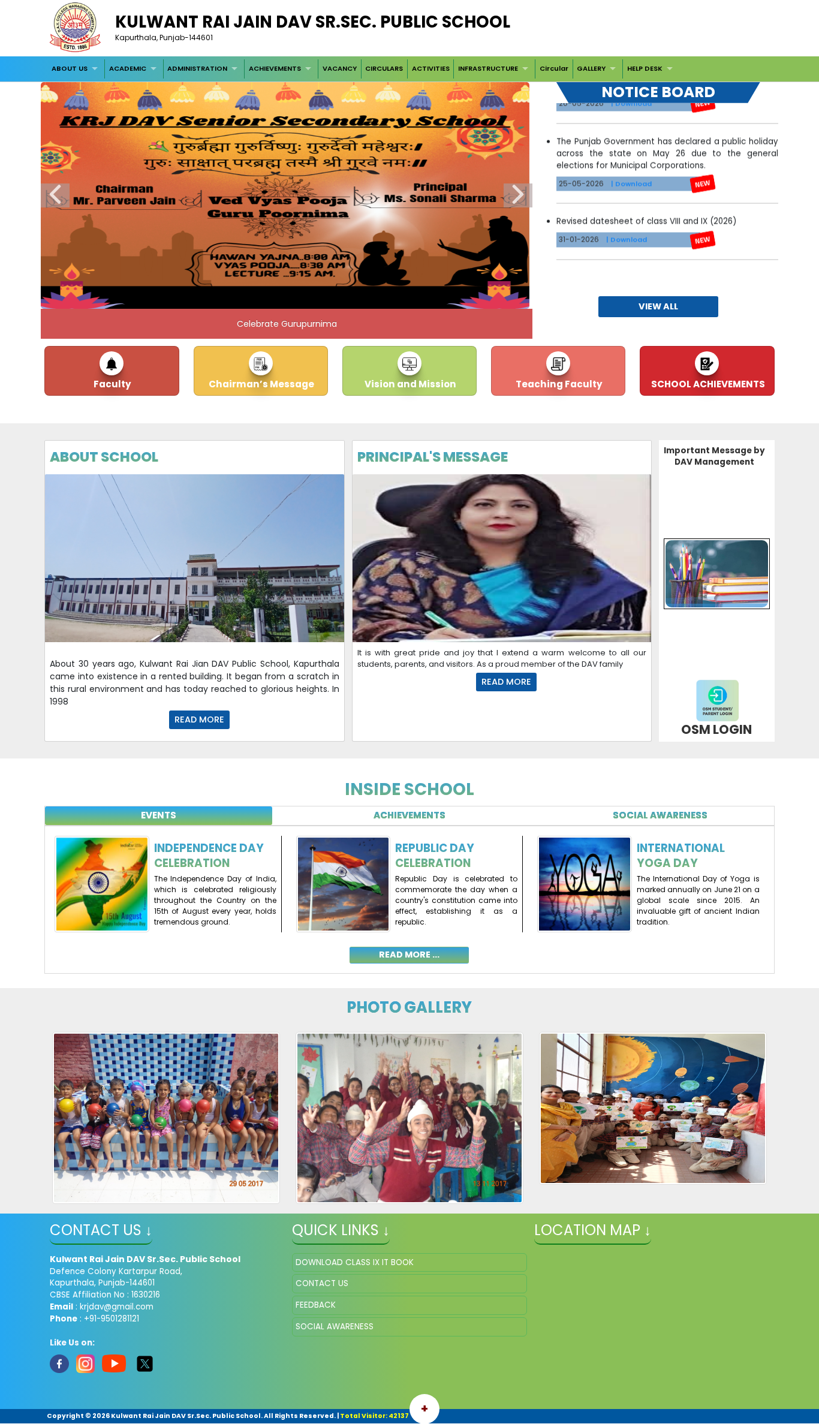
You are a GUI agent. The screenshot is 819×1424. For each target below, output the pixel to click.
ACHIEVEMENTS (275, 68)
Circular (554, 68)
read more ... (409, 955)
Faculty (111, 384)
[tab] (158, 815)
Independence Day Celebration (209, 856)
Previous (55, 195)
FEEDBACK (316, 1305)
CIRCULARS (384, 68)
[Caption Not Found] (166, 1118)
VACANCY (340, 68)
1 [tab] (215, 297)
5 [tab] (287, 297)
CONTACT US (322, 1283)
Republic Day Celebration (434, 856)
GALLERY (591, 68)
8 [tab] (341, 297)
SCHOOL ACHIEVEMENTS (707, 384)
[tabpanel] (409, 892)
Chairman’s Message (260, 384)
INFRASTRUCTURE (488, 68)
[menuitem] (76, 69)
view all (658, 306)
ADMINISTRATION (197, 68)
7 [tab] (323, 297)
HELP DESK (645, 68)
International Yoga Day (681, 856)
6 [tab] (305, 297)
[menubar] (363, 69)
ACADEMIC (127, 68)
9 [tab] (359, 297)
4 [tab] (269, 297)
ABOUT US (70, 68)
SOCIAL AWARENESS (335, 1326)
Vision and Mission (409, 384)
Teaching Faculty (558, 384)
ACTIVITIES (431, 68)
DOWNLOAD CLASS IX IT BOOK (355, 1262)
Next (518, 195)
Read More (199, 719)
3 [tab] (251, 297)
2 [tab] (233, 297)
